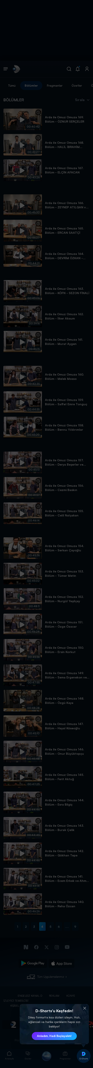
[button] (84, 1008)
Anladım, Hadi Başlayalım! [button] (54, 1036)
